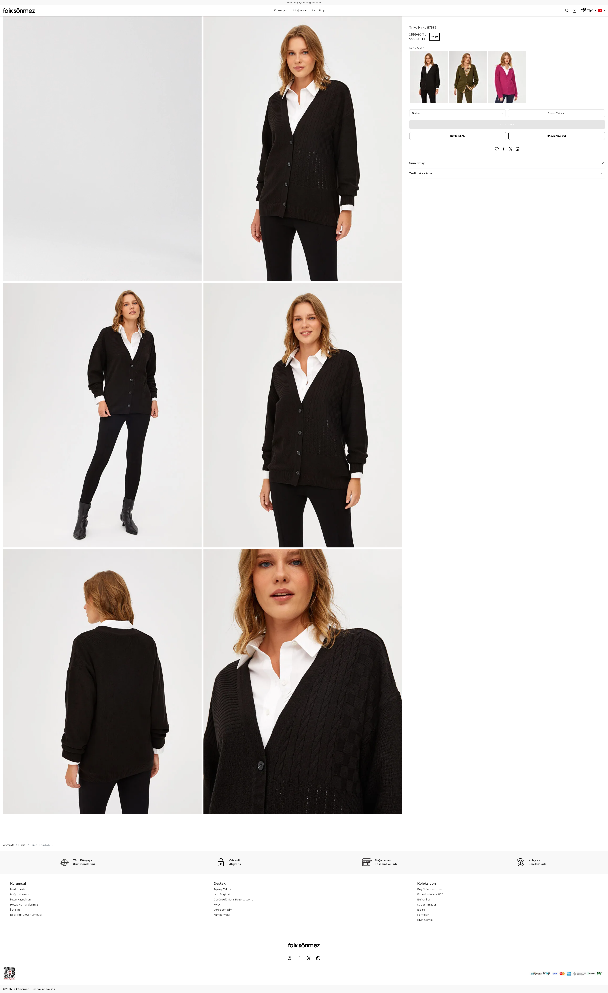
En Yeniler (423, 899)
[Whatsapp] (318, 958)
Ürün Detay (417, 163)
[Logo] (19, 10)
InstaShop (318, 10)
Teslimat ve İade (420, 173)
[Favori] (497, 149)
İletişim (15, 909)
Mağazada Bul (557, 136)
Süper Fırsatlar (426, 904)
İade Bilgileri (222, 894)
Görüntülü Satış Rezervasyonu (233, 899)
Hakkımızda (17, 889)
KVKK (217, 904)
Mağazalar (300, 10)
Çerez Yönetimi (223, 909)
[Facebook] (299, 958)
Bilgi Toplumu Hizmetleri (26, 914)
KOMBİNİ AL (457, 136)
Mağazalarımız (19, 894)
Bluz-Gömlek (425, 919)
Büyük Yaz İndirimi (429, 889)
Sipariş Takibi (222, 889)
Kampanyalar (222, 914)
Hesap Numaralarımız (24, 904)
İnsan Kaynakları (20, 899)
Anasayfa (8, 845)
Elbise (421, 909)
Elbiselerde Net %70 (430, 894)
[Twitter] (309, 958)
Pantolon (423, 914)
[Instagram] (290, 958)
